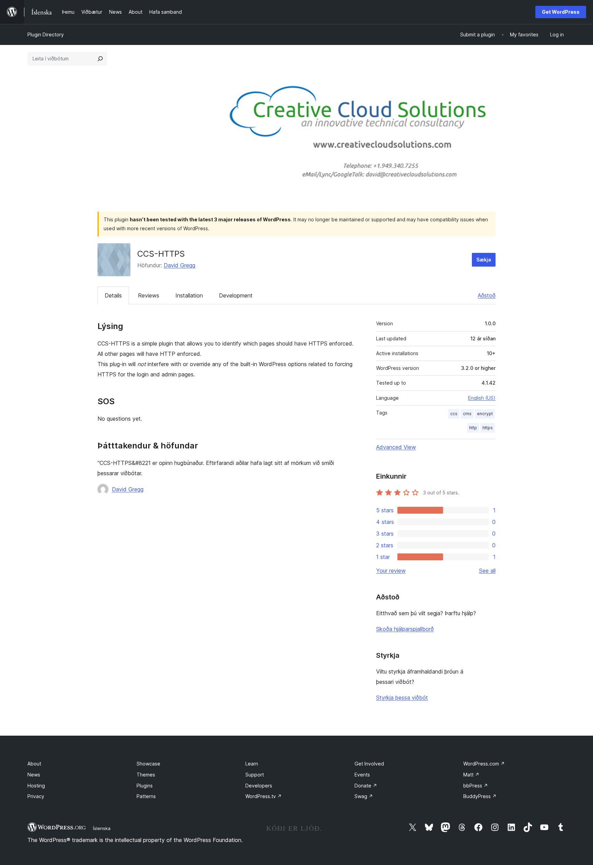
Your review (391, 570)
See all (487, 570)
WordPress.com (484, 764)
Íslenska (102, 828)
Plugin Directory (45, 34)
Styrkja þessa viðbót (402, 697)
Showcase (148, 764)
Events (362, 775)
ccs (453, 413)
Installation (189, 295)
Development (236, 295)
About (34, 764)
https (487, 427)
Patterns (146, 796)
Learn (251, 764)
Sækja (483, 259)
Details (113, 295)
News (33, 775)
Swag (363, 796)
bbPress (475, 785)
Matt (471, 775)
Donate (365, 785)
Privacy (35, 796)
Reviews (148, 295)
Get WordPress (561, 12)
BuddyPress (480, 796)
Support (254, 775)
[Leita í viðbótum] (100, 59)
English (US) (482, 398)
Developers (258, 785)
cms (467, 413)
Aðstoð (487, 295)
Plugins (145, 785)
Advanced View (396, 447)
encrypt (485, 413)
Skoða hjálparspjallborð (405, 629)
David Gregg (179, 265)
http (473, 427)
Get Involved (369, 764)
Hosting (36, 785)
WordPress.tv (263, 796)
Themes (146, 775)
